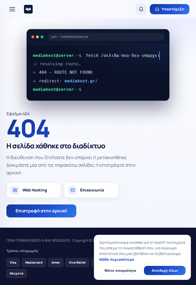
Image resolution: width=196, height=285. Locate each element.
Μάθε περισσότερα (116, 259)
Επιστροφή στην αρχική (41, 211)
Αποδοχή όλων (165, 270)
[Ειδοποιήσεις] (141, 9)
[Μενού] (12, 9)
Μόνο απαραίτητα (120, 270)
